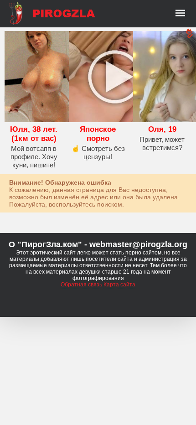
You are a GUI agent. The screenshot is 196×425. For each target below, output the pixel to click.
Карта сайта (119, 284)
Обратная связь (81, 284)
